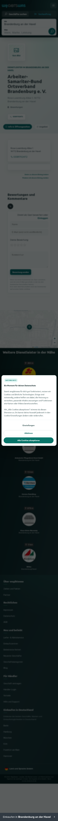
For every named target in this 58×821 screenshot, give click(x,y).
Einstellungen (29, 425)
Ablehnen (28, 433)
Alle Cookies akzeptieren (28, 440)
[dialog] (29, 410)
